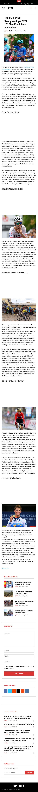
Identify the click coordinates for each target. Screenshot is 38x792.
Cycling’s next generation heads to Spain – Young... (23, 583)
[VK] (27, 691)
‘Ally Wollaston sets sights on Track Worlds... (24, 602)
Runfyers (11, 30)
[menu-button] (31, 8)
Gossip (5, 720)
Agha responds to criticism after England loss (19, 724)
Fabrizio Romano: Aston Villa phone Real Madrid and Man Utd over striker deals (17, 731)
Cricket (5, 726)
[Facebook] (5, 691)
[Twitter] (10, 691)
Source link (5, 568)
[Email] (18, 691)
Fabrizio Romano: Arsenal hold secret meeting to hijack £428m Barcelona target (19, 739)
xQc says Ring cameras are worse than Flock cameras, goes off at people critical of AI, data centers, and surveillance (18, 749)
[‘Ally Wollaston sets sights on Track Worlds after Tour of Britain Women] (8, 603)
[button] (35, 8)
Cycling (6, 30)
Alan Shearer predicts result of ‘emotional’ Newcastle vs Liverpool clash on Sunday (18, 717)
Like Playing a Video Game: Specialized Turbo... (23, 592)
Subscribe (29, 772)
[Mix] (22, 691)
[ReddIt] (14, 691)
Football (6, 734)
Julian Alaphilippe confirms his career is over (24, 612)
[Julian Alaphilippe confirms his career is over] (8, 612)
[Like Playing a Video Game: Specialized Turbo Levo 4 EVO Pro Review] (8, 593)
